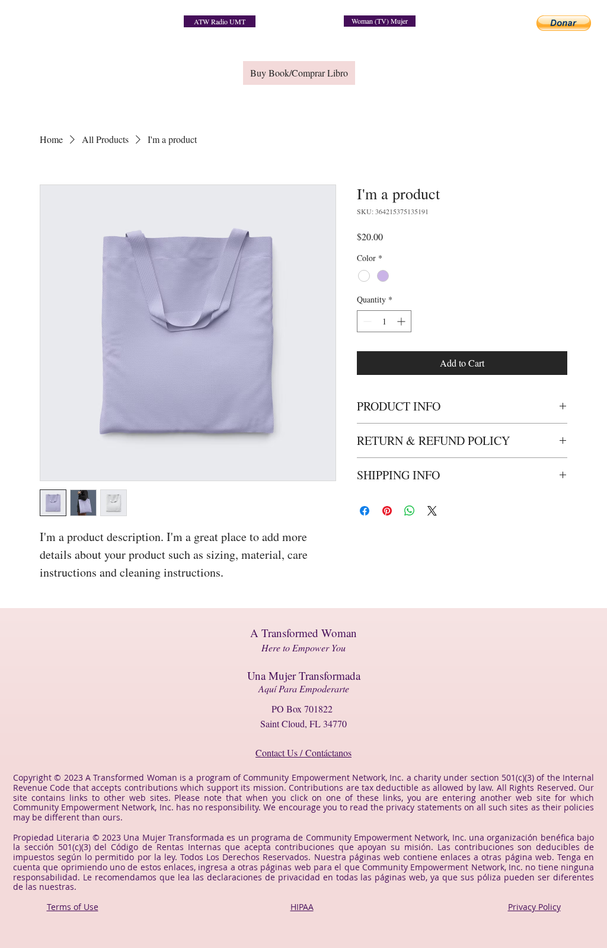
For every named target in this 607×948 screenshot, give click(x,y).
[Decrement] (366, 321)
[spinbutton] (384, 321)
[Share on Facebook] (364, 511)
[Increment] (402, 321)
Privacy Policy (534, 906)
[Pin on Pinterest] (387, 511)
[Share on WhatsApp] (409, 511)
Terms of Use (72, 906)
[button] (563, 23)
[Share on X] (432, 511)
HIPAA (302, 906)
